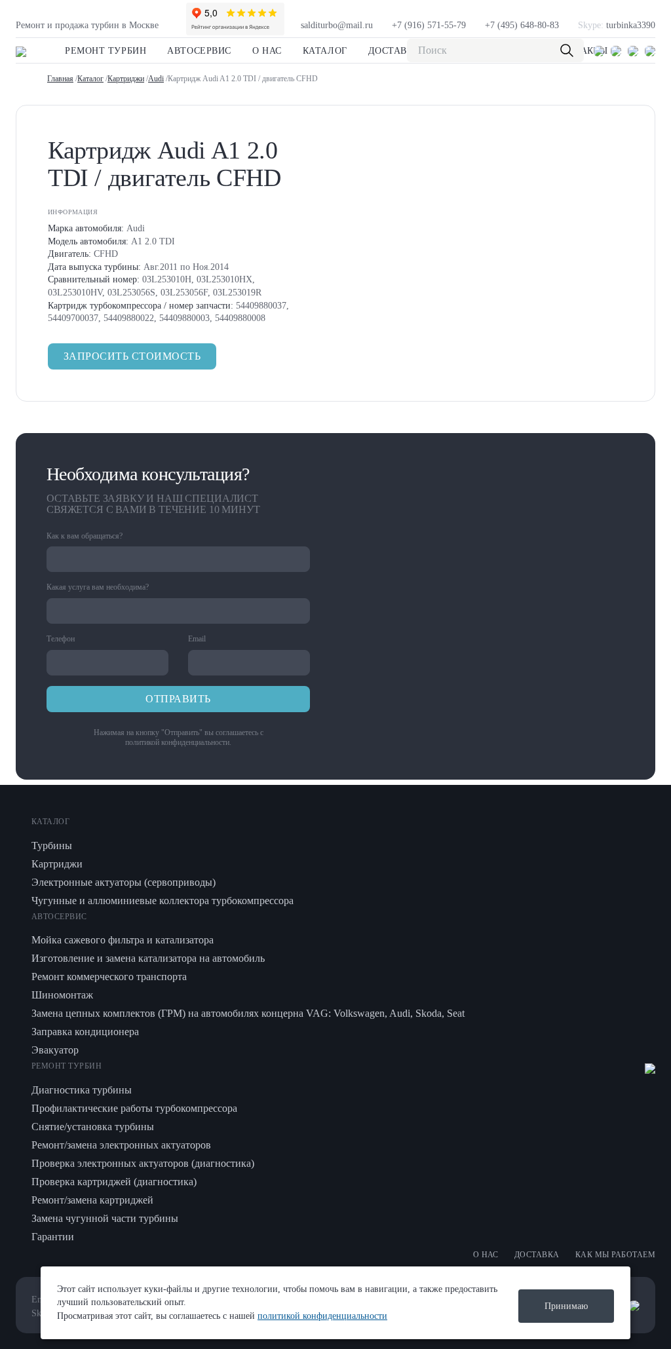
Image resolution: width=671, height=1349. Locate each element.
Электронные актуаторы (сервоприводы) (123, 882)
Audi (156, 78)
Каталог (325, 51)
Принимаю (566, 1306)
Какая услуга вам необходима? (98, 587)
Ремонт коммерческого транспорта (109, 976)
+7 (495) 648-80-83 (522, 25)
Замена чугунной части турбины (104, 1218)
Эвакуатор (55, 1049)
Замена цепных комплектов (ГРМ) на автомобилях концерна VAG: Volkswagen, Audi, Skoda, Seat (248, 1013)
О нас (267, 51)
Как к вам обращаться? (85, 536)
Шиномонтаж (62, 994)
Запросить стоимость (132, 356)
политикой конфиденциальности (177, 742)
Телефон (61, 638)
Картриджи (125, 78)
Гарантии (52, 1236)
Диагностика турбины (81, 1089)
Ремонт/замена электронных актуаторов (121, 1144)
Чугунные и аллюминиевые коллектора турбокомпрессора (162, 900)
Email (197, 638)
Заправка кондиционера (85, 1031)
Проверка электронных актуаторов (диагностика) (142, 1163)
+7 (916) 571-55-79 (429, 25)
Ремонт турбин (105, 51)
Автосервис (199, 51)
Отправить (177, 698)
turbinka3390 (616, 25)
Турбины (51, 845)
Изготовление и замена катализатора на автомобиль (148, 958)
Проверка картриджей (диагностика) (114, 1181)
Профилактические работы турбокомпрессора (134, 1108)
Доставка (394, 51)
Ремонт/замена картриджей (92, 1200)
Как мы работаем (615, 1254)
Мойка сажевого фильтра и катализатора (122, 939)
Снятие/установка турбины (92, 1126)
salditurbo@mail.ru (337, 25)
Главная (60, 78)
